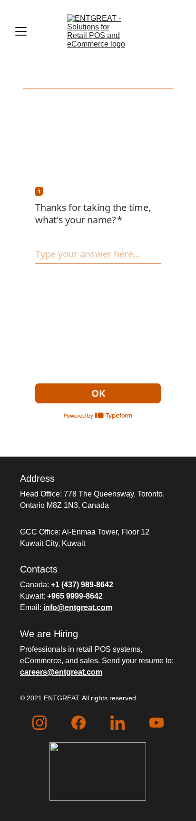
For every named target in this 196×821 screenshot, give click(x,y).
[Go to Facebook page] (78, 723)
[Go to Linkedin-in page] (117, 723)
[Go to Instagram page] (39, 723)
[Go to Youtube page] (156, 723)
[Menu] (21, 31)
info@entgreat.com (77, 607)
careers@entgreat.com (61, 672)
